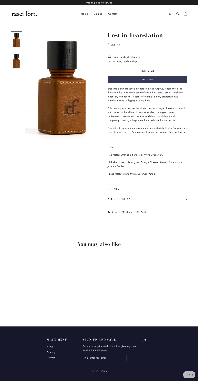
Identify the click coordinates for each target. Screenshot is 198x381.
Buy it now (148, 79)
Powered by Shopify (99, 371)
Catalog (98, 14)
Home (84, 14)
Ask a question (119, 199)
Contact (112, 14)
